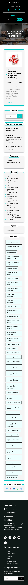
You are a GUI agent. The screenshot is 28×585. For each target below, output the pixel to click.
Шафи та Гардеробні (13, 216)
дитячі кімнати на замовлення (12, 289)
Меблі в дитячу (11, 553)
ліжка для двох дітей (13, 344)
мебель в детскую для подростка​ (13, 368)
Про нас (9, 194)
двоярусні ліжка (12, 268)
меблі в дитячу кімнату (11, 418)
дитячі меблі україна (13, 306)
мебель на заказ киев (13, 402)
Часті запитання (11, 214)
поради (9, 166)
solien (20, 82)
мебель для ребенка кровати (13, 397)
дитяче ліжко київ (12, 278)
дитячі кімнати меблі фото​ (13, 283)
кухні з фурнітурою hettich (12, 339)
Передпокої (10, 189)
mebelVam (14, 15)
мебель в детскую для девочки (13, 362)
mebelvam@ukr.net (15, 6)
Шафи (8, 558)
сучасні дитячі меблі (13, 463)
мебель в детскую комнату (12, 373)
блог (8, 176)
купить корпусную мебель (12, 327)
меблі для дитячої (12, 435)
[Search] (19, 116)
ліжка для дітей (11, 348)
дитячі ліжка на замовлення (11, 295)
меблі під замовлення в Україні (13, 446)
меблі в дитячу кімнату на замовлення (11, 424)
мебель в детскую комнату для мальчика (12, 386)
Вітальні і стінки (11, 561)
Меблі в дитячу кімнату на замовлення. (14, 147)
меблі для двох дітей (13, 430)
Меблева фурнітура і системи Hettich (12, 129)
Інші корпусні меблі (12, 178)
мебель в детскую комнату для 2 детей (13, 379)
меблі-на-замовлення (13, 164)
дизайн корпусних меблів (12, 273)
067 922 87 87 (15, 2)
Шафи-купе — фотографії (14, 217)
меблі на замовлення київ (13, 440)
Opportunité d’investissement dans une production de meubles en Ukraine (14, 138)
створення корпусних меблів (13, 457)
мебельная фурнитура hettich (13, 407)
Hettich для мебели (12, 242)
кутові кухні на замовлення (11, 333)
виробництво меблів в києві (14, 263)
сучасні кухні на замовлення (11, 468)
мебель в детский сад (13, 357)
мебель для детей (12, 392)
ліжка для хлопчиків (13, 352)
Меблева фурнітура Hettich (13, 247)
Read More (11, 102)
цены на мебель (12, 477)
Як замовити (10, 219)
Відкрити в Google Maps (12, 508)
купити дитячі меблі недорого (13, 321)
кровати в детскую (12, 316)
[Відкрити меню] (8, 19)
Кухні (8, 185)
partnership (10, 160)
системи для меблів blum (13, 451)
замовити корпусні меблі (13, 311)
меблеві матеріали (12, 413)
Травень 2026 (11, 230)
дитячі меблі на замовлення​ (11, 301)
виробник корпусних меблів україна (13, 257)
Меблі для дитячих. (12, 187)
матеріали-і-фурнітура (13, 162)
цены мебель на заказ (13, 473)
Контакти (9, 180)
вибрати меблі (11, 252)
